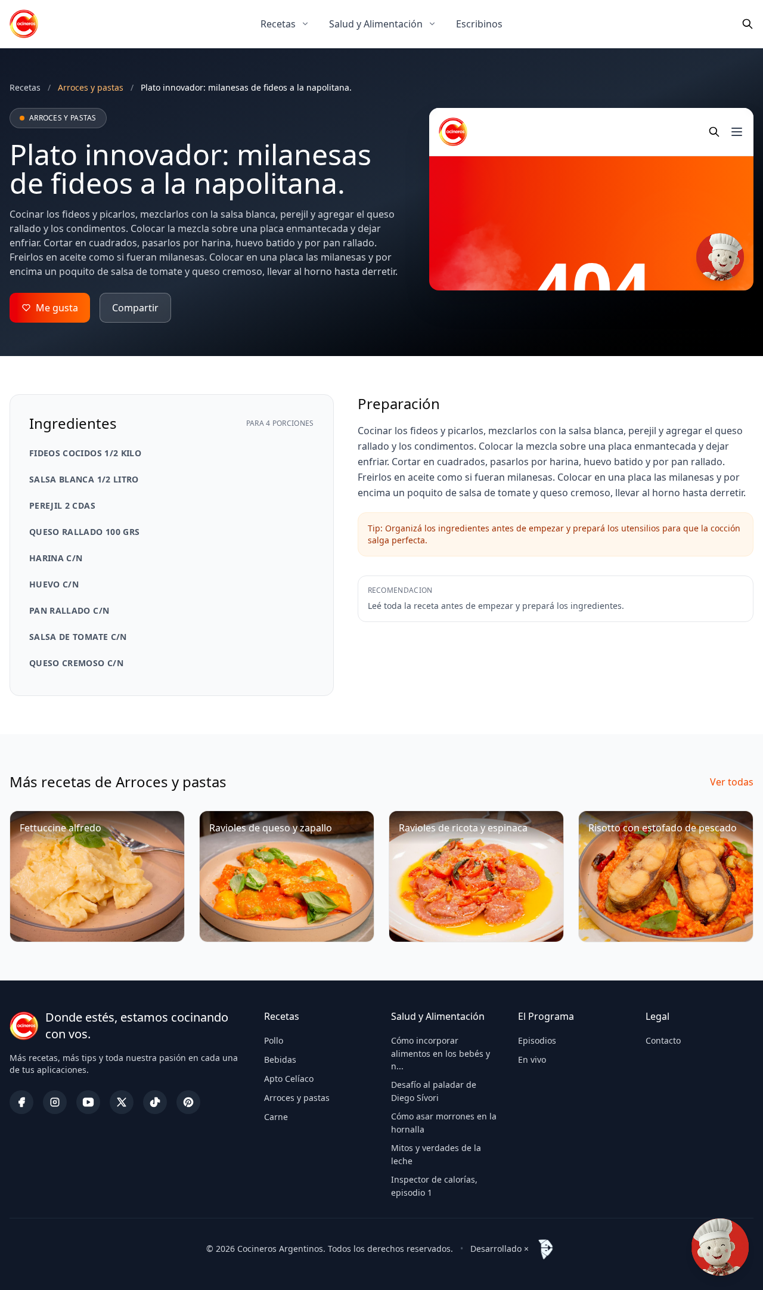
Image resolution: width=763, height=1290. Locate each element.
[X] (122, 1102)
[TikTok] (155, 1102)
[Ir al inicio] (24, 24)
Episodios (537, 1040)
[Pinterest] (188, 1102)
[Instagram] (55, 1102)
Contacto (663, 1040)
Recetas (278, 23)
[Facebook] (21, 1102)
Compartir (135, 307)
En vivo (532, 1059)
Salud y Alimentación (376, 23)
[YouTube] (88, 1102)
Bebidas (280, 1059)
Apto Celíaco (289, 1078)
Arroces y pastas (297, 1097)
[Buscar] (747, 24)
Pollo (273, 1040)
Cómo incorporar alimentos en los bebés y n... (440, 1053)
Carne (276, 1116)
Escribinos (479, 23)
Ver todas (731, 781)
